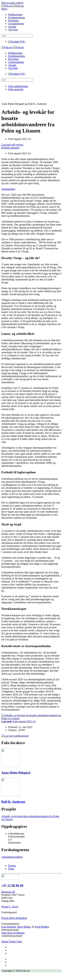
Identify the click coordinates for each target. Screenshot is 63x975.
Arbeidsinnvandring (12, 856)
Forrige (12, 865)
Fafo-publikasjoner (18, 86)
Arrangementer (16, 23)
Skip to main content (12, 2)
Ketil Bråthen (42, 926)
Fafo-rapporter (15, 89)
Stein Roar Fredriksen (13, 932)
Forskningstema (16, 17)
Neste (11, 868)
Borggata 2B (8, 891)
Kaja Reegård (8, 926)
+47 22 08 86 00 (12, 885)
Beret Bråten (24, 926)
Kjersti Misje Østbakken (14, 918)
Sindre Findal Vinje (11, 941)
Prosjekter (13, 20)
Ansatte (12, 26)
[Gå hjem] (12, 5)
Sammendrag (8, 189)
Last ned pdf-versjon (12, 144)
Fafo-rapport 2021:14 (18, 721)
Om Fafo (13, 29)
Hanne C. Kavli (9, 906)
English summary (10, 147)
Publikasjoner (15, 14)
